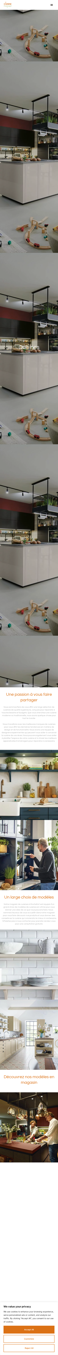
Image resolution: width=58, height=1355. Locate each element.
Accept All (29, 1329)
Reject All (29, 1348)
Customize (29, 1339)
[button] (51, 5)
